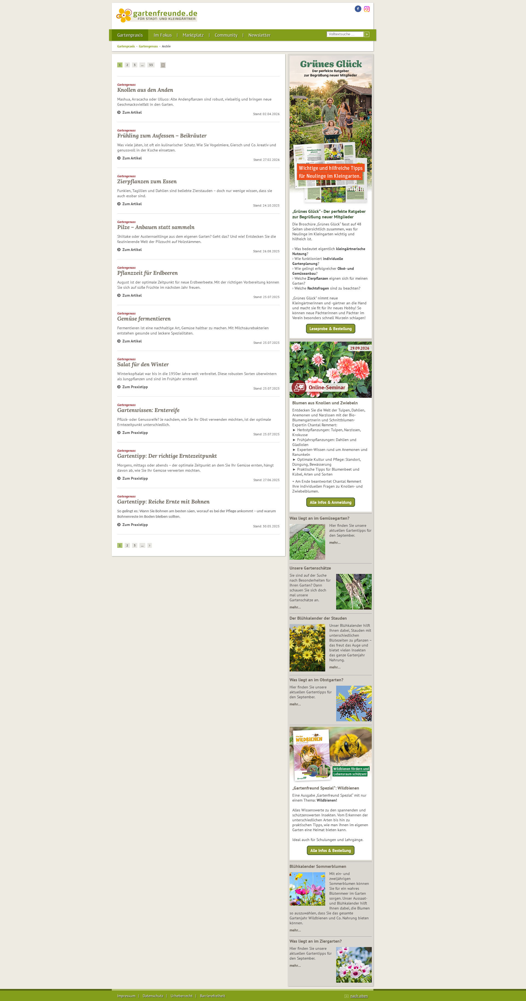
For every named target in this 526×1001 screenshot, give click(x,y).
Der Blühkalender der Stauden (318, 618)
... (142, 65)
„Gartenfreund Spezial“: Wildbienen (325, 788)
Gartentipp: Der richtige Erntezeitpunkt (167, 455)
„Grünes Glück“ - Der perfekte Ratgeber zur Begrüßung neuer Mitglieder (329, 213)
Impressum (126, 995)
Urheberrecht (182, 995)
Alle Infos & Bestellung (330, 850)
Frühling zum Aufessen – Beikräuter (162, 135)
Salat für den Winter (143, 364)
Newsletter (259, 35)
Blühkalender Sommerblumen (318, 866)
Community (226, 35)
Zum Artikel (132, 112)
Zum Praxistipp (135, 386)
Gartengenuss (148, 46)
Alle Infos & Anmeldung (330, 502)
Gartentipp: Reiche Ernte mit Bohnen (163, 501)
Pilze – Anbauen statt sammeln (156, 227)
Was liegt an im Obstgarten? (316, 679)
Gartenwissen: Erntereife (148, 410)
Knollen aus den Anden (145, 89)
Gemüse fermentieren (144, 318)
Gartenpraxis (130, 35)
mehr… (335, 542)
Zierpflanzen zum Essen (147, 181)
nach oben (359, 995)
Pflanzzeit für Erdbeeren (147, 272)
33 (151, 65)
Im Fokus (163, 35)
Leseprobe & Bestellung (331, 328)
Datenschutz (153, 995)
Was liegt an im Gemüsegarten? (319, 518)
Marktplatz (193, 35)
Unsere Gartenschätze (310, 568)
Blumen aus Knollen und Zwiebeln (325, 402)
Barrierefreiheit (212, 995)
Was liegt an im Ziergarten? (316, 941)
